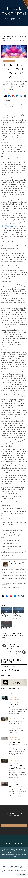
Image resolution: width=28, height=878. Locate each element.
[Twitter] (25, 562)
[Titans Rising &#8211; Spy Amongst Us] (6, 624)
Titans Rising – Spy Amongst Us (5, 628)
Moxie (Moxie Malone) (17, 744)
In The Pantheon (14, 11)
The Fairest (12, 701)
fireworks (19, 633)
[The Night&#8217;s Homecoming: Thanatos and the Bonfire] (18, 610)
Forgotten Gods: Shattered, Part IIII (15, 785)
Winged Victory (9, 61)
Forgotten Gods (14, 697)
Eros (13, 633)
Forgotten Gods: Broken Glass (15, 703)
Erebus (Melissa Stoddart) (18, 723)
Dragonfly (12, 737)
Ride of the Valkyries (7, 226)
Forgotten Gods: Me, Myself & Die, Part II (16, 742)
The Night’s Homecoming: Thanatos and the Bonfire (17, 616)
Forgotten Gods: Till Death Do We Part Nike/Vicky (16, 765)
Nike (16, 636)
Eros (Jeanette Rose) (16, 706)
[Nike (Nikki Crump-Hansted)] (5, 564)
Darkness (12, 718)
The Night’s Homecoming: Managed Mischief (5, 615)
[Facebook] (23, 562)
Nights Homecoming (7, 636)
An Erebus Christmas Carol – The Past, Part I (13, 652)
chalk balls (8, 633)
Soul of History (14, 699)
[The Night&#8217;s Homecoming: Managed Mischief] (6, 610)
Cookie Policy (8, 871)
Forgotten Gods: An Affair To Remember (16, 721)
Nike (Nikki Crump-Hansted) (13, 105)
